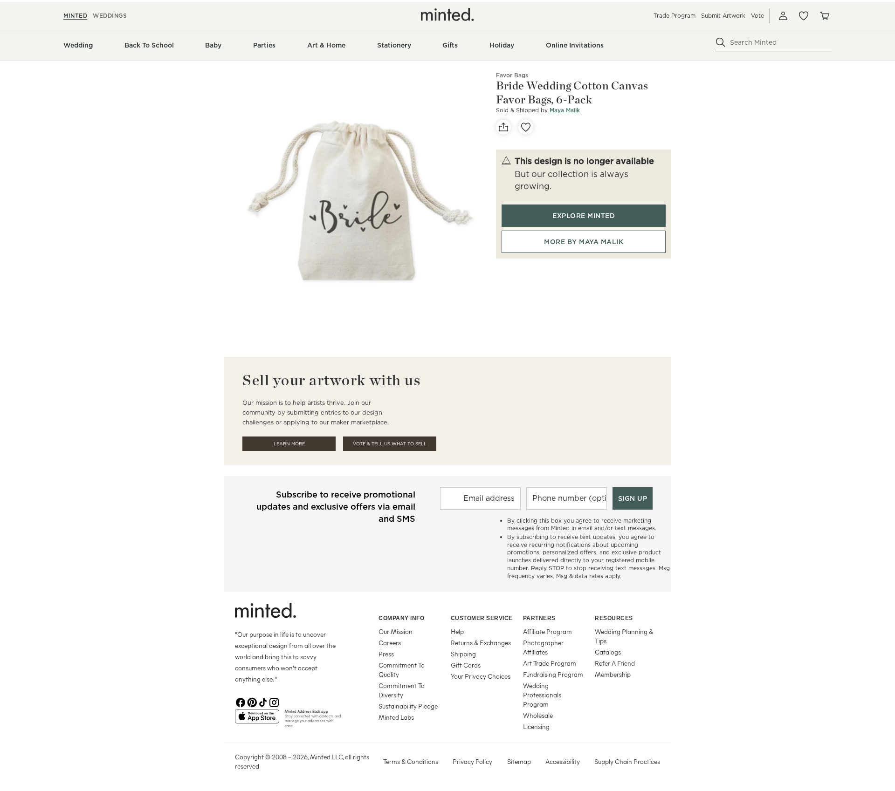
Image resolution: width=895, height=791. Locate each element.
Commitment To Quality (402, 670)
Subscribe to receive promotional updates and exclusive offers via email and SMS (335, 507)
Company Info (401, 618)
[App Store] (257, 720)
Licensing (536, 726)
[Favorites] (803, 15)
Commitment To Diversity (402, 690)
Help (457, 631)
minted (75, 15)
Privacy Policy (472, 761)
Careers (390, 642)
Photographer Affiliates (543, 647)
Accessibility (562, 761)
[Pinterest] (251, 701)
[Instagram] (274, 701)
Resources (614, 618)
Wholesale (538, 715)
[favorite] (525, 127)
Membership (613, 674)
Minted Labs (396, 717)
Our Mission (396, 631)
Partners (539, 618)
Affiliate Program (547, 631)
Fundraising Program (553, 674)
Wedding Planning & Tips (624, 636)
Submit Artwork (723, 15)
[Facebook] (240, 701)
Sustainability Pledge (408, 706)
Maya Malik (565, 110)
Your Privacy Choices (480, 676)
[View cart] (824, 15)
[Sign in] (783, 15)
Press (386, 653)
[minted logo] (447, 14)
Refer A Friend (615, 663)
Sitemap (519, 761)
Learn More (289, 443)
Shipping (463, 653)
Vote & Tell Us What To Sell (390, 443)
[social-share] (503, 127)
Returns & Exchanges (481, 642)
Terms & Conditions (410, 761)
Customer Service (482, 618)
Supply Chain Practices (627, 761)
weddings (110, 15)
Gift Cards (466, 665)
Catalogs (608, 652)
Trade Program (674, 15)
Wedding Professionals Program (542, 695)
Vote (757, 15)
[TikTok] (262, 701)
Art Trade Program (549, 663)
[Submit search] (720, 42)
